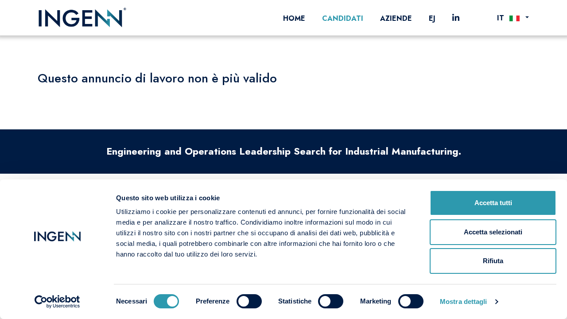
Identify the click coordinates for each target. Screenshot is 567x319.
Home (294, 18)
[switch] (249, 301)
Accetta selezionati (493, 232)
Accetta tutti (493, 202)
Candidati (342, 18)
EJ (432, 18)
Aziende (396, 18)
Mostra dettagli (463, 301)
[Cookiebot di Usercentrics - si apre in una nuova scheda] (57, 301)
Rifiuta (493, 261)
